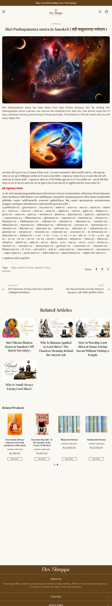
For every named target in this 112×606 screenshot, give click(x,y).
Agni (13, 267)
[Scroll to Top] (106, 590)
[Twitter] (108, 269)
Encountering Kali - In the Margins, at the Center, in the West (41, 442)
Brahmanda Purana (96, 439)
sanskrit (39, 267)
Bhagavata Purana (69, 439)
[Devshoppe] (56, 11)
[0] (106, 11)
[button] (54, 465)
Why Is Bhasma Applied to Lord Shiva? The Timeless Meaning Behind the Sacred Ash (56, 349)
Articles (56, 24)
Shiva (47, 267)
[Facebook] (96, 269)
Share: (88, 269)
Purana (30, 267)
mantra (21, 267)
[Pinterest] (102, 269)
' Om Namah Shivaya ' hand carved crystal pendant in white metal (15, 442)
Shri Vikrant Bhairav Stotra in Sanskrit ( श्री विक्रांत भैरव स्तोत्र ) (19, 347)
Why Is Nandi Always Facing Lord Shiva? (19, 387)
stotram (6, 271)
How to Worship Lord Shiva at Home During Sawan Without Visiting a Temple (92, 349)
